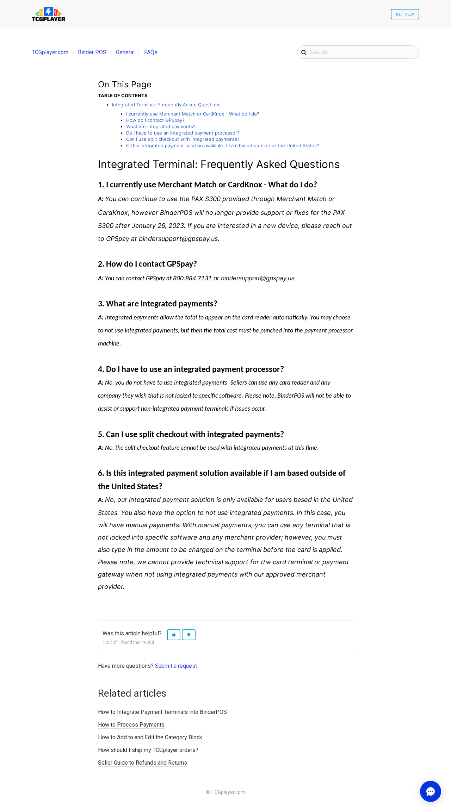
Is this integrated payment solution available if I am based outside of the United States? (222, 145)
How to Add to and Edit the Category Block (150, 737)
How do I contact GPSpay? (155, 120)
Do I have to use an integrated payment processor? (183, 133)
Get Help (405, 14)
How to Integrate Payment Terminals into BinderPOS (162, 712)
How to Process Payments (131, 724)
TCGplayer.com (50, 52)
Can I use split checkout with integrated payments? (183, 139)
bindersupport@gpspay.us (258, 278)
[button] (173, 634)
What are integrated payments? (161, 126)
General (125, 52)
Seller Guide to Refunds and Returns (142, 762)
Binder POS (92, 52)
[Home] (48, 14)
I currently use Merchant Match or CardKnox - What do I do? (192, 114)
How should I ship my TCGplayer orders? (148, 750)
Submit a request (176, 665)
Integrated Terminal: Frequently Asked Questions (166, 104)
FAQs (150, 52)
